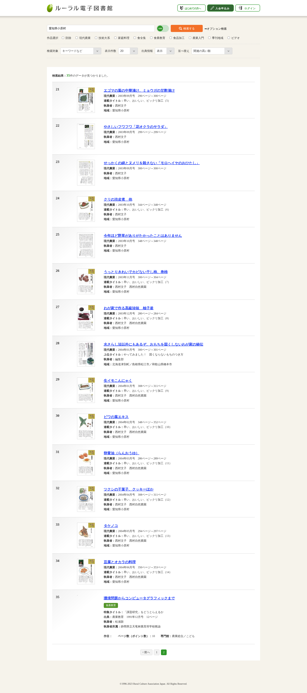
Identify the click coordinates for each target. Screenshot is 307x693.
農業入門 (198, 37)
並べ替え (184, 50)
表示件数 (111, 50)
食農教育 (159, 37)
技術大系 (104, 37)
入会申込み (223, 8)
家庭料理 (123, 37)
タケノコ (111, 526)
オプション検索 (217, 28)
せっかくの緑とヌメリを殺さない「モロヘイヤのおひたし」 (152, 163)
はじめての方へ (193, 8)
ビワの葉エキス (116, 417)
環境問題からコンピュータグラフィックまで (139, 598)
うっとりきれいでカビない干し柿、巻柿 (136, 272)
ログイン (250, 8)
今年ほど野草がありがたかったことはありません (143, 236)
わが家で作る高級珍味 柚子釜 (129, 308)
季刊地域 (217, 37)
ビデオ (235, 37)
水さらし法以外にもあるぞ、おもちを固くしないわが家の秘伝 (153, 344)
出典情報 (147, 50)
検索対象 (53, 50)
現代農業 (85, 37)
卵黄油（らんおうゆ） (121, 453)
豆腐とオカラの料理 (120, 562)
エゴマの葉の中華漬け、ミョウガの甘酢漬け (139, 90)
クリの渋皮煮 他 (118, 199)
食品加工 (179, 37)
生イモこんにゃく (118, 380)
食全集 (141, 37)
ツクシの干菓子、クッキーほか (129, 489)
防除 (68, 37)
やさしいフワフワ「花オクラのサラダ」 (136, 127)
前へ (147, 652)
